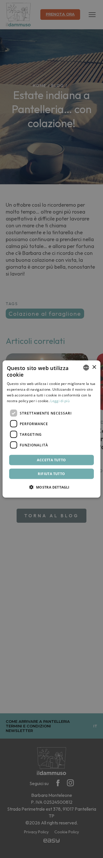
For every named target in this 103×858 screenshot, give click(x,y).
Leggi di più (60, 400)
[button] (51, 487)
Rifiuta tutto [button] (51, 473)
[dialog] (51, 429)
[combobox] (86, 367)
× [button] (94, 367)
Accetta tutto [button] (51, 460)
